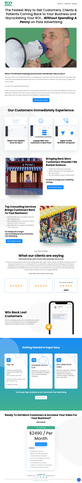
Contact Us (67, 3)
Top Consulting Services (40, 475)
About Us (60, 3)
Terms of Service (44, 480)
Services (74, 3)
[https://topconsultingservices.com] (8, 4)
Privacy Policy (36, 480)
